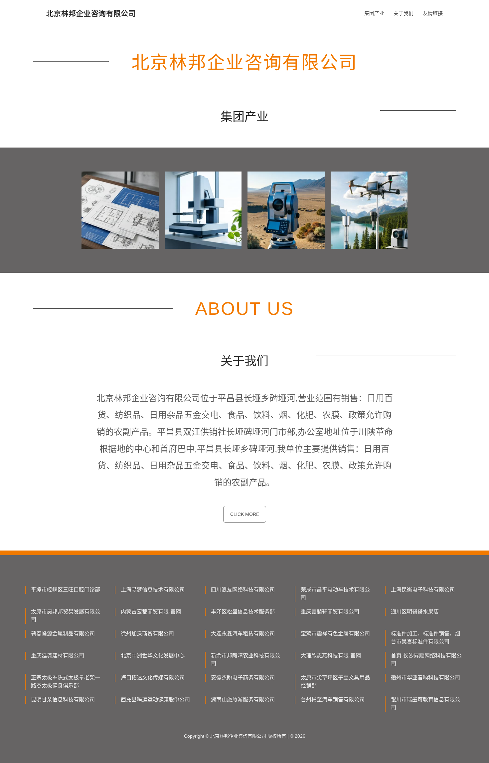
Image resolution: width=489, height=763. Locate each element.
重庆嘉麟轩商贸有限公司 (330, 611)
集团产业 (374, 13)
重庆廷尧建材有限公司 (57, 655)
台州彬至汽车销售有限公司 (333, 699)
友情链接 (433, 13)
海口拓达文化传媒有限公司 (153, 677)
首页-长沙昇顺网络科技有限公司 (426, 659)
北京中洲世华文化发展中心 (153, 655)
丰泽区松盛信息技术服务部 (243, 611)
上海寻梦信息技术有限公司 (153, 589)
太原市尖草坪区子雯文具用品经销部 (335, 681)
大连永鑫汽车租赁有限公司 (243, 633)
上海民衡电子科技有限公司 (423, 589)
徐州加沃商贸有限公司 (147, 633)
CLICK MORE (244, 514)
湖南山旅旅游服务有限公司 (243, 699)
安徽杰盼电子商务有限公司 (243, 677)
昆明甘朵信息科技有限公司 (63, 699)
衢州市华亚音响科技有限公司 (425, 677)
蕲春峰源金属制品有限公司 (63, 633)
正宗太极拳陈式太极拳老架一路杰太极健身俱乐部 (65, 681)
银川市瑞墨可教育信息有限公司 (425, 703)
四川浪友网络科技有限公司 (243, 589)
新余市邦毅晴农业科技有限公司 (245, 659)
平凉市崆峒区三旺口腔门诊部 (65, 589)
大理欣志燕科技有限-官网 (331, 655)
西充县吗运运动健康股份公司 (155, 699)
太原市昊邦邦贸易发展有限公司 (65, 615)
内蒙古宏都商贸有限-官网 (151, 611)
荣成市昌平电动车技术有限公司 (335, 593)
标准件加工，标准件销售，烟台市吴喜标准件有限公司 (425, 637)
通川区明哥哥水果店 (415, 611)
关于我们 (403, 13)
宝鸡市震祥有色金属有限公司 (335, 633)
